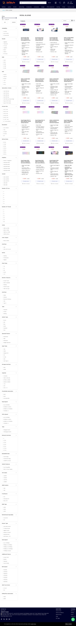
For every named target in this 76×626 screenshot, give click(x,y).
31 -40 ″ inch (6, 119)
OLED (5, 272)
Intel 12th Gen (6, 95)
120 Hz (5, 150)
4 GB (4, 60)
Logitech (5, 47)
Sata (4, 367)
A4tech (5, 51)
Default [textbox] (64, 20)
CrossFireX (6, 517)
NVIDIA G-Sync (6, 286)
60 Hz (5, 142)
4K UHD (5, 133)
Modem (5, 559)
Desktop (3, 7)
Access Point (6, 557)
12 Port (5, 450)
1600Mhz (5, 569)
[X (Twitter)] (4, 619)
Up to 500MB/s (7, 404)
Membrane (6, 340)
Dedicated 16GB (7, 170)
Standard (5, 309)
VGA (4, 349)
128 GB (5, 74)
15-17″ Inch (6, 109)
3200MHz (5, 577)
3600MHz (5, 579)
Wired (5, 295)
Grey (4, 330)
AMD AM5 (5, 184)
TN (4, 266)
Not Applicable (6, 398)
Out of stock (6, 33)
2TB (4, 385)
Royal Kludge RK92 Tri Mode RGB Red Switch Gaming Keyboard (69, 80)
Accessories (29, 7)
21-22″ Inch (6, 113)
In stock (5, 31)
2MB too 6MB (6, 228)
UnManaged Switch (7, 431)
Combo (5, 311)
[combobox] (66, 21)
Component (36, 7)
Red (4, 322)
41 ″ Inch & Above (7, 121)
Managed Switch (7, 429)
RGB (4, 338)
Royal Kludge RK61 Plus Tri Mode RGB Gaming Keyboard (39, 39)
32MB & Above (6, 234)
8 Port (5, 446)
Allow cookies (68, 624)
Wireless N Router (7, 532)
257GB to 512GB (7, 379)
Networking (21, 7)
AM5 (4, 490)
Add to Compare (26, 61)
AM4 (4, 488)
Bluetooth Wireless (7, 299)
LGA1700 (5, 479)
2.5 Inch (5, 588)
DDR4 (5, 509)
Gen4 (5, 396)
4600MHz (5, 581)
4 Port (5, 440)
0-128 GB (5, 375)
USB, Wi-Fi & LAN (7, 249)
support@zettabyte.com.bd (6, 616)
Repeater (5, 561)
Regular (5, 259)
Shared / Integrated (7, 160)
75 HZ (5, 144)
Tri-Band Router (7, 528)
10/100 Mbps (6, 456)
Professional (6, 257)
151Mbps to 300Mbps (8, 544)
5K (4, 135)
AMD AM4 (5, 182)
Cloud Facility (6, 563)
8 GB (5, 62)
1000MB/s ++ (6, 410)
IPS (4, 270)
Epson (5, 49)
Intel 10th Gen (6, 91)
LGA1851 (5, 481)
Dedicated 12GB (7, 168)
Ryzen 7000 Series (7, 102)
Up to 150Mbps (7, 542)
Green (5, 326)
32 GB (5, 66)
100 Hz (5, 148)
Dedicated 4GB (7, 162)
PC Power (5, 53)
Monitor (15, 7)
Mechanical (6, 336)
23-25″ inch (6, 115)
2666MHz (5, 573)
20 (4, 217)
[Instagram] (9, 619)
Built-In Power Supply (8, 469)
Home (3, 10)
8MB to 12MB (6, 230)
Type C (5, 303)
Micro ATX (5, 500)
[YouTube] (6, 619)
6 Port (5, 444)
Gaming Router (6, 534)
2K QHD (5, 131)
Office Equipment (50, 7)
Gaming (58, 7)
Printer (63, 7)
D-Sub (5, 356)
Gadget (42, 7)
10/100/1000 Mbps (7, 458)
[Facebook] (1, 619)
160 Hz (5, 154)
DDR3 (5, 507)
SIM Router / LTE (7, 536)
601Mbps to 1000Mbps (8, 548)
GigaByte (5, 41)
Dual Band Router (7, 526)
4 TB (4, 84)
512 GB (5, 78)
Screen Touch (6, 280)
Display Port (6, 353)
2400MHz (5, 571)
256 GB (5, 76)
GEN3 (5, 596)
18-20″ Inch (6, 111)
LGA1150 (5, 475)
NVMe (5, 369)
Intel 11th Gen (6, 93)
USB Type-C (6, 360)
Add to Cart (26, 59)
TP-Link (5, 45)
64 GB (5, 68)
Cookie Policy (33, 623)
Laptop (9, 7)
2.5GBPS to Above (7, 460)
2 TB (4, 82)
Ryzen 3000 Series (7, 100)
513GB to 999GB (7, 381)
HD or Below (6, 127)
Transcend (6, 43)
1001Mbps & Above (7, 550)
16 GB (5, 64)
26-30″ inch (6, 117)
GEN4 (5, 598)
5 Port (5, 442)
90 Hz (5, 146)
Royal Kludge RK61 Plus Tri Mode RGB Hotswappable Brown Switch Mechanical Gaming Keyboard (25, 40)
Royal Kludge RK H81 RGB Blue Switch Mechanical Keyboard (68, 161)
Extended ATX (6, 498)
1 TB (4, 80)
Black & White (6, 240)
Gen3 (5, 394)
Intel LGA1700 (6, 180)
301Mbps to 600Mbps (8, 546)
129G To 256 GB (7, 377)
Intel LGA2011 (6, 176)
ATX (4, 496)
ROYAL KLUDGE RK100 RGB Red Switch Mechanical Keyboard (54, 121)
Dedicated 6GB (7, 164)
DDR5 (5, 511)
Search (49, 2)
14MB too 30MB (7, 232)
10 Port (5, 448)
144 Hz (5, 152)
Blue (4, 324)
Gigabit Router (6, 530)
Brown (5, 320)
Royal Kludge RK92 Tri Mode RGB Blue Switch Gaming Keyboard (26, 121)
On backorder (6, 35)
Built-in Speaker (7, 282)
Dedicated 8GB (7, 166)
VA (4, 268)
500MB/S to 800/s (7, 406)
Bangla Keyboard (7, 342)
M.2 (4, 519)
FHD (4, 129)
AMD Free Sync (7, 288)
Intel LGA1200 (6, 178)
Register (71, 3)
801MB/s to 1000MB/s (8, 408)
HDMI (5, 351)
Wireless (5, 297)
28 (4, 221)
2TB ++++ (6, 387)
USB (4, 247)
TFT (4, 274)
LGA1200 (5, 477)
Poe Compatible (7, 467)
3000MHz (5, 575)
